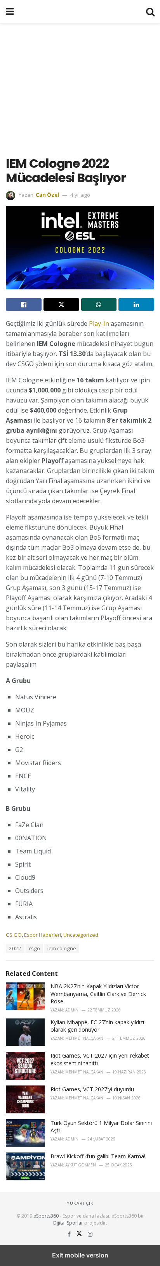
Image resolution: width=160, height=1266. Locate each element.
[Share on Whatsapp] (99, 304)
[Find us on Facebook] (70, 1234)
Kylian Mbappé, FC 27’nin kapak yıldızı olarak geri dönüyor (97, 1026)
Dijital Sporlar (68, 1223)
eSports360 (46, 1216)
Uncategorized (80, 934)
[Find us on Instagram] (90, 1234)
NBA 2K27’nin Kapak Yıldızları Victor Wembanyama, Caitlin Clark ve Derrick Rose (98, 993)
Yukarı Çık (80, 1203)
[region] (80, 85)
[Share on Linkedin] (136, 304)
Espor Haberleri (42, 934)
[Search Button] (150, 11)
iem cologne (61, 948)
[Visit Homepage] (80, 11)
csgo (34, 948)
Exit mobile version (80, 1255)
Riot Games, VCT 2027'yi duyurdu (92, 1089)
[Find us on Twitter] (80, 1234)
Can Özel (47, 194)
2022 (15, 948)
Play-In (99, 323)
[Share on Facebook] (24, 304)
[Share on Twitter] (61, 304)
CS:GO (14, 934)
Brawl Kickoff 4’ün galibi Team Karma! (97, 1156)
